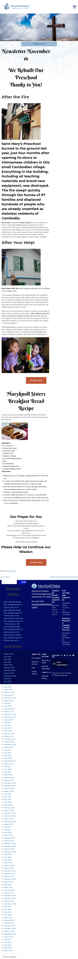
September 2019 (10, 821)
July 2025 (7, 678)
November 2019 (10, 816)
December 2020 (10, 783)
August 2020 (8, 791)
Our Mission (36, 658)
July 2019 (7, 827)
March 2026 (8, 665)
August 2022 (8, 747)
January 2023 (9, 736)
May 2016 (7, 912)
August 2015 (8, 937)
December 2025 (10, 670)
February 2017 (9, 890)
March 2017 (8, 887)
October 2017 (9, 876)
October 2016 (9, 901)
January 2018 (9, 868)
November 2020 (10, 786)
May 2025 (7, 684)
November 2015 (10, 928)
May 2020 (7, 799)
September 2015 (10, 934)
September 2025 (10, 676)
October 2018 (9, 849)
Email (73, 655)
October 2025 (9, 673)
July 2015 (7, 939)
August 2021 (8, 764)
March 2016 (8, 917)
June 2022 (7, 753)
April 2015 (8, 948)
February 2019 (9, 838)
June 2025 (7, 681)
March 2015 (8, 950)
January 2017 (9, 893)
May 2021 (7, 772)
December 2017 (10, 871)
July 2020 (7, 794)
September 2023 (10, 717)
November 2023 (10, 714)
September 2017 (10, 879)
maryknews (11, 571)
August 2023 (8, 720)
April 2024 (8, 706)
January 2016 (9, 923)
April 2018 (8, 860)
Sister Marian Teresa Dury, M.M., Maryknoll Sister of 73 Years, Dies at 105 (13, 621)
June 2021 (7, 769)
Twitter (65, 655)
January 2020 (9, 810)
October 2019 (9, 819)
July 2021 (7, 766)
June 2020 (7, 797)
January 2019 (9, 840)
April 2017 (8, 884)
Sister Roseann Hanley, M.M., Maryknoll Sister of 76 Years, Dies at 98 (13, 613)
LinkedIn (70, 655)
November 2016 (10, 898)
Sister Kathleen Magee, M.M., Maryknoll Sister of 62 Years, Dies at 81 (13, 604)
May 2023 (7, 725)
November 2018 (10, 846)
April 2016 (8, 915)
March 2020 (8, 805)
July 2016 (7, 906)
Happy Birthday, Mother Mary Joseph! (64, 577)
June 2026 (7, 659)
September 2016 (10, 904)
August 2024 (8, 700)
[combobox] (13, 956)
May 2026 (7, 662)
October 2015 (9, 931)
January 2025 (9, 695)
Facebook (62, 655)
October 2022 (9, 742)
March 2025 (8, 690)
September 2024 (10, 698)
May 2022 (7, 755)
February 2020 (9, 808)
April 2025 (8, 687)
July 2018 (7, 854)
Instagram (67, 655)
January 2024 (9, 711)
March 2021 (8, 775)
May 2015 (7, 945)
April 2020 (8, 802)
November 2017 (10, 873)
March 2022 (8, 758)
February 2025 (9, 692)
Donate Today (39, 44)
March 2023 (8, 731)
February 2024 (9, 709)
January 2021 (9, 780)
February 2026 (9, 667)
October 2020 (9, 788)
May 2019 (7, 830)
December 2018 (10, 843)
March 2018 (8, 863)
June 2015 (7, 942)
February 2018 (9, 865)
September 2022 (10, 744)
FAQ (33, 668)
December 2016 (10, 895)
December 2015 (10, 926)
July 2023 (7, 722)
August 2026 (8, 654)
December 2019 (10, 813)
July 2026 (7, 657)
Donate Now (36, 380)
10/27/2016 (4, 577)
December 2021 (10, 761)
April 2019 (8, 832)
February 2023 (9, 733)
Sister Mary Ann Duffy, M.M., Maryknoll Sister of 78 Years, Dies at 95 (13, 637)
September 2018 (10, 852)
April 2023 (8, 728)
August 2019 (8, 824)
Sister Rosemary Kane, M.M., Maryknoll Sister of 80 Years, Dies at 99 (13, 629)
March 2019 (8, 835)
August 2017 (8, 882)
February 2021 (9, 777)
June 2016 (7, 909)
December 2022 (10, 739)
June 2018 (7, 857)
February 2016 (9, 920)
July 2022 (7, 750)
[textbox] (13, 957)
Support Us (46, 672)
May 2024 (7, 703)
